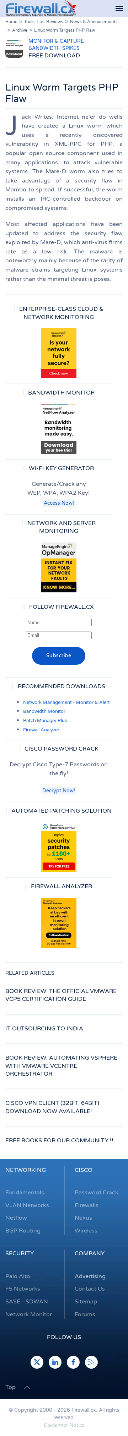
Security (19, 1253)
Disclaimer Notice (64, 1425)
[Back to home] (40, 8)
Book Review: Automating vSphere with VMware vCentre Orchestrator (61, 1065)
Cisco (83, 1170)
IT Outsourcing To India (44, 1028)
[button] (119, 9)
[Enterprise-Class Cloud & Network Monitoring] (58, 353)
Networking (25, 1170)
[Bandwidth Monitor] (58, 429)
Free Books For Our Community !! (59, 1140)
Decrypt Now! (58, 791)
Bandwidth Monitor (44, 711)
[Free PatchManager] (58, 847)
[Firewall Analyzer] (58, 923)
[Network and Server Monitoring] (58, 567)
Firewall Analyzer (41, 730)
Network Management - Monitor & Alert (66, 702)
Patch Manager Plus (45, 721)
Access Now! (59, 503)
